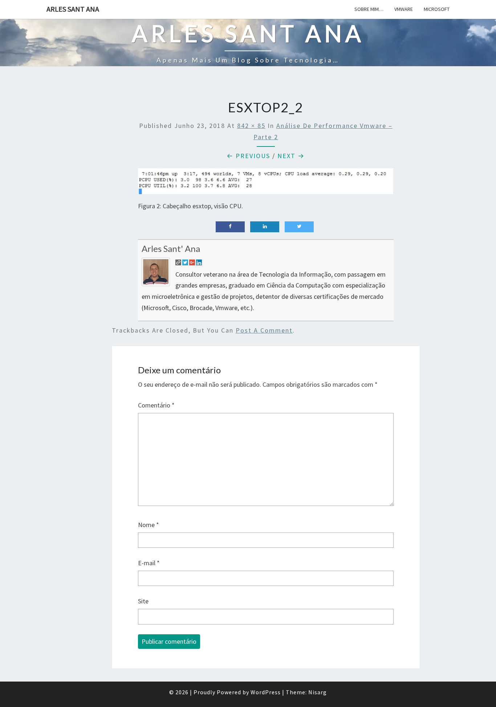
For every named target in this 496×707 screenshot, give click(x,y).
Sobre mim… (368, 9)
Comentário (156, 405)
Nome (148, 525)
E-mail (149, 563)
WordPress (266, 692)
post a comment (264, 330)
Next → (291, 156)
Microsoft (437, 9)
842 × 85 (251, 125)
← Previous (248, 156)
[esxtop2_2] (265, 184)
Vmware (403, 9)
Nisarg (317, 692)
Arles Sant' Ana (171, 248)
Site (143, 601)
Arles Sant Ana (72, 8)
